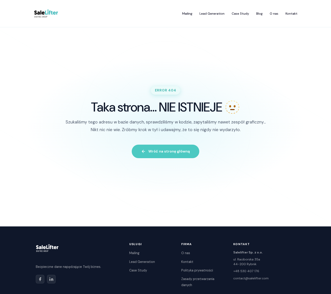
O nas (274, 13)
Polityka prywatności (197, 270)
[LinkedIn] (51, 279)
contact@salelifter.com (251, 278)
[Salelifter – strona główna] (46, 13)
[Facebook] (40, 279)
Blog (259, 13)
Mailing (187, 13)
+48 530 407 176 (246, 271)
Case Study (240, 13)
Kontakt (291, 13)
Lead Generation (212, 13)
